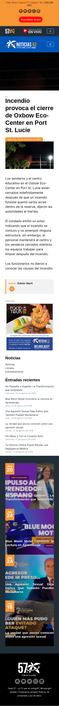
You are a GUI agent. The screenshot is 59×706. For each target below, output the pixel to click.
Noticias (10, 364)
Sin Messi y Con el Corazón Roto (24, 436)
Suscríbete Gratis (31, 19)
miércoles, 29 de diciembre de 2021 (24, 139)
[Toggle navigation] (50, 31)
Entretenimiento (14, 371)
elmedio (13, 692)
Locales (9, 368)
